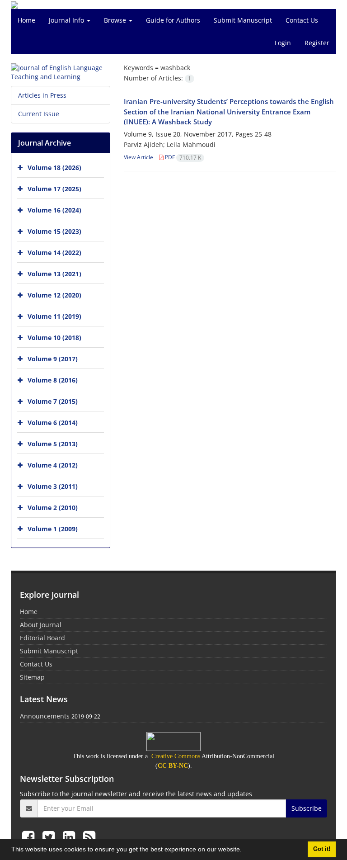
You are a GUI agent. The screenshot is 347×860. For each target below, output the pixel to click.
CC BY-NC (173, 765)
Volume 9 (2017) (53, 358)
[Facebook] (30, 837)
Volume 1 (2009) (53, 529)
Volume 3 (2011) (53, 486)
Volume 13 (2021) (54, 273)
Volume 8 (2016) (53, 380)
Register (317, 42)
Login (283, 42)
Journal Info (67, 20)
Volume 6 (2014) (53, 422)
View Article (138, 157)
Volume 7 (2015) (53, 401)
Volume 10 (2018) (54, 337)
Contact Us (302, 20)
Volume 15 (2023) (54, 231)
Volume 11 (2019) (54, 316)
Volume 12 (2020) (54, 295)
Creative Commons (175, 756)
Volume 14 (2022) (54, 252)
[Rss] (89, 837)
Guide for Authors (173, 20)
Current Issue (38, 113)
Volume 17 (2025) (54, 188)
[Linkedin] (71, 837)
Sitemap (32, 677)
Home (26, 20)
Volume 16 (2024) (54, 210)
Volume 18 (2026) (54, 167)
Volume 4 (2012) (53, 465)
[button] (245, 850)
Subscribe (306, 808)
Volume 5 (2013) (53, 443)
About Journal (40, 624)
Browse (116, 20)
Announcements (45, 716)
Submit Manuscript (243, 20)
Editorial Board (42, 637)
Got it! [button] (321, 849)
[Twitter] (50, 837)
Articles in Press (42, 95)
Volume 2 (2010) (53, 507)
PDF (182, 157)
